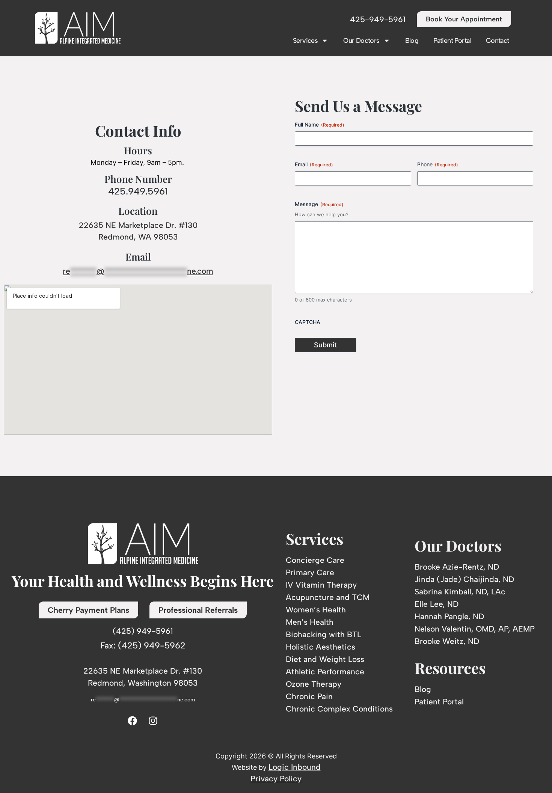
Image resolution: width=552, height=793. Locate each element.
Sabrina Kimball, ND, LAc (460, 591)
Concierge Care (315, 560)
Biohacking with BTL (323, 634)
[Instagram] (153, 721)
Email (314, 164)
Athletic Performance (325, 671)
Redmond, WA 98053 (138, 236)
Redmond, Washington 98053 (143, 682)
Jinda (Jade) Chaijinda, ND (464, 579)
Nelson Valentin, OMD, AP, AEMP (475, 628)
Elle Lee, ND (436, 604)
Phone (437, 164)
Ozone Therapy (313, 684)
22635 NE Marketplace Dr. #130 (138, 225)
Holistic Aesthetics (320, 646)
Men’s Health (309, 622)
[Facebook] (132, 721)
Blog (412, 40)
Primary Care (310, 572)
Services (305, 40)
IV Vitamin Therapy (321, 584)
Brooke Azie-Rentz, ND (457, 566)
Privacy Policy (276, 778)
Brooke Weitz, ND (447, 641)
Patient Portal (452, 40)
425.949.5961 (138, 191)
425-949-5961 (378, 19)
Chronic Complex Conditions (339, 708)
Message (319, 204)
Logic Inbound (294, 767)
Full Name (319, 124)
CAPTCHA (307, 322)
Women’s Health (316, 609)
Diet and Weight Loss (325, 659)
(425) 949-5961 (143, 631)
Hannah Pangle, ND (449, 616)
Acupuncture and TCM (328, 597)
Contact (497, 40)
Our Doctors (361, 40)
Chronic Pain (309, 696)
